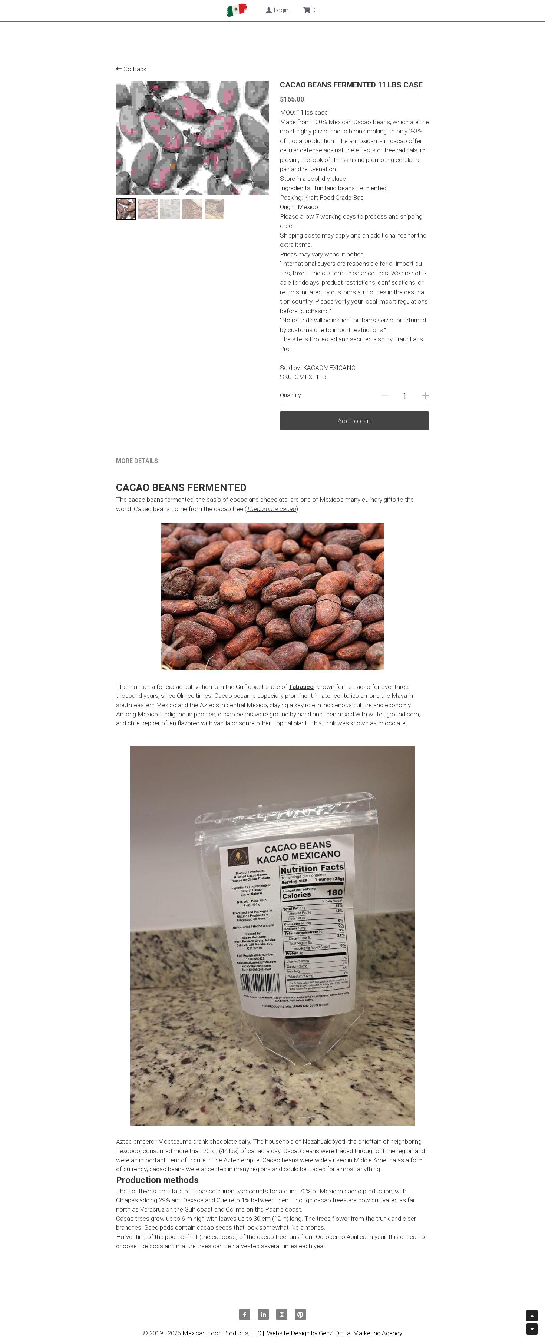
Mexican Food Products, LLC (221, 1332)
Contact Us (286, 10)
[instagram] (281, 1313)
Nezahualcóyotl (324, 1140)
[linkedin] (263, 1313)
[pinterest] (300, 1313)
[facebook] (244, 1313)
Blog (250, 10)
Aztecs (209, 703)
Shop (222, 10)
